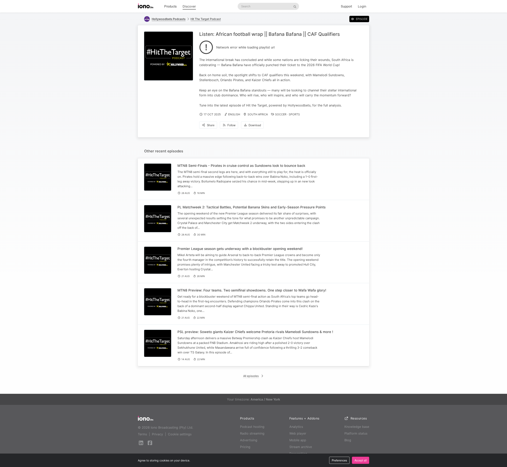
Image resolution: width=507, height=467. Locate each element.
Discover (189, 6)
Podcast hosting (252, 427)
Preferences (339, 460)
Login (362, 6)
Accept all (361, 460)
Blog (347, 440)
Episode (362, 19)
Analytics (296, 427)
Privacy (157, 434)
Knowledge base (356, 427)
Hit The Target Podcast (206, 19)
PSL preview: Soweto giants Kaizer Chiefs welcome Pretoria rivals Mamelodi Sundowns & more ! (255, 332)
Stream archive (300, 447)
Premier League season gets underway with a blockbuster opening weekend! (240, 249)
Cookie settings (180, 434)
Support (346, 6)
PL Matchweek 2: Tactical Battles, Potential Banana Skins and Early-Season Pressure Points (251, 207)
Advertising (248, 440)
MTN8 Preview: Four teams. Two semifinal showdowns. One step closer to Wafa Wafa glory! (251, 290)
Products (170, 6)
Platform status (355, 433)
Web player (297, 433)
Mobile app (297, 440)
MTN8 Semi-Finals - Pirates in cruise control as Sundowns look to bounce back (241, 166)
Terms (142, 434)
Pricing (245, 447)
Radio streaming (252, 433)
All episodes (251, 376)
